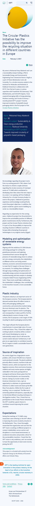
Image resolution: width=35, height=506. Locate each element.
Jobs (4, 486)
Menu (30, 3)
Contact (9, 486)
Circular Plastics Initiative (11, 108)
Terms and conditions (9, 484)
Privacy (20, 484)
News (4, 32)
